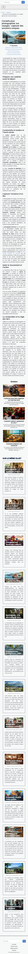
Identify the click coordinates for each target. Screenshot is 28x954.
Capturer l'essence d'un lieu (14, 51)
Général (14, 950)
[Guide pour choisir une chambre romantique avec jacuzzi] (14, 759)
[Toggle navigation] (3, 7)
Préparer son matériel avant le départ (14, 47)
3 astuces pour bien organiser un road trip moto (14, 399)
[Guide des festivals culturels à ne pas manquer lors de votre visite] (14, 722)
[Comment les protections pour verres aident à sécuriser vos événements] (14, 650)
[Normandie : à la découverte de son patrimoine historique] (14, 613)
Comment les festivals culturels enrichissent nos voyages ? (14, 545)
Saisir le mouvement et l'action (13, 52)
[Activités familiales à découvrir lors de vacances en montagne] (14, 868)
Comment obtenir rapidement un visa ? (14, 422)
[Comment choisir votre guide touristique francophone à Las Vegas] (14, 795)
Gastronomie (14, 946)
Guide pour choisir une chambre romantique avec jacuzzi (14, 764)
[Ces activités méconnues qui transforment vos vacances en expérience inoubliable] (14, 504)
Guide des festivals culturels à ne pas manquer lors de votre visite (14, 727)
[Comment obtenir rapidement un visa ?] (14, 413)
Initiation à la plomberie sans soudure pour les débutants (13, 837)
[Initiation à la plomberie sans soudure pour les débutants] (14, 832)
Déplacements (14, 948)
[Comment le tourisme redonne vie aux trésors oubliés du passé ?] (14, 468)
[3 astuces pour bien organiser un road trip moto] (14, 390)
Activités (8, 12)
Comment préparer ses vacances (14, 444)
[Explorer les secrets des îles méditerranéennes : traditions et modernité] (14, 577)
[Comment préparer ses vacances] (14, 436)
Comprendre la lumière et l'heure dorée (13, 49)
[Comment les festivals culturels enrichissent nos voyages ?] (14, 540)
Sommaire (14, 46)
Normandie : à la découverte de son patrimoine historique (14, 618)
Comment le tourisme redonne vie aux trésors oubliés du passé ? (14, 472)
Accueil (2, 12)
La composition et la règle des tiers (13, 54)
